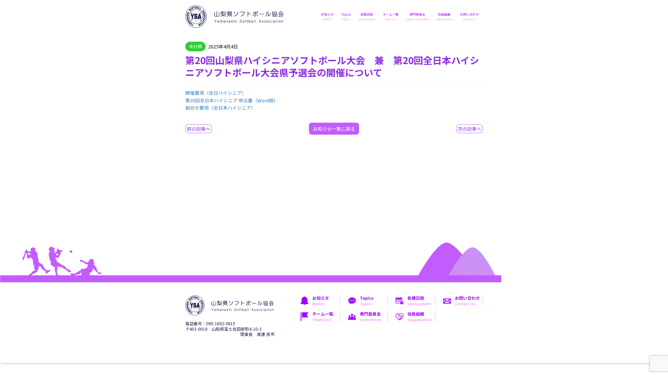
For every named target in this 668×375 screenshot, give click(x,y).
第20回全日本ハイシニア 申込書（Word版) (230, 100)
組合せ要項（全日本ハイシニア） (220, 107)
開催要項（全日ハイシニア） (215, 92)
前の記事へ (198, 128)
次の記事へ (469, 128)
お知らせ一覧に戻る (334, 128)
